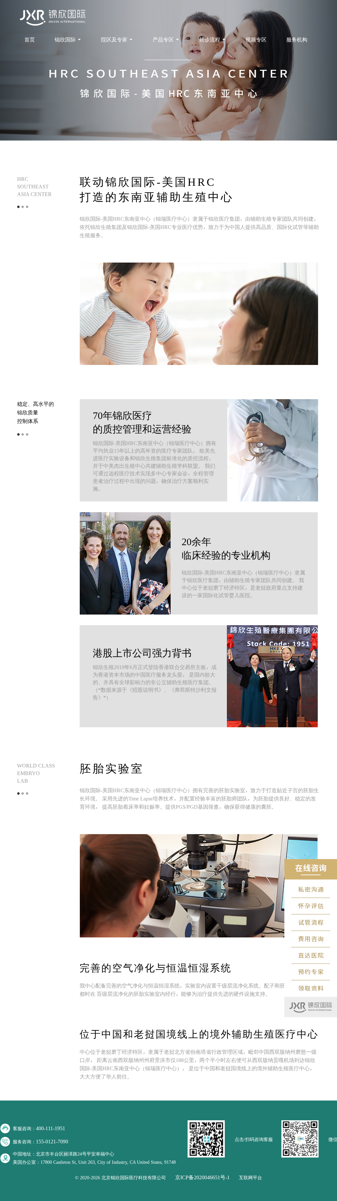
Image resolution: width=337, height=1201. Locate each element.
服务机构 (296, 39)
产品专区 (163, 39)
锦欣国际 (65, 39)
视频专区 (256, 39)
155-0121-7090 (52, 1141)
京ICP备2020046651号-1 (202, 1177)
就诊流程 (209, 39)
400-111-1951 (50, 1128)
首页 (29, 39)
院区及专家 (114, 39)
